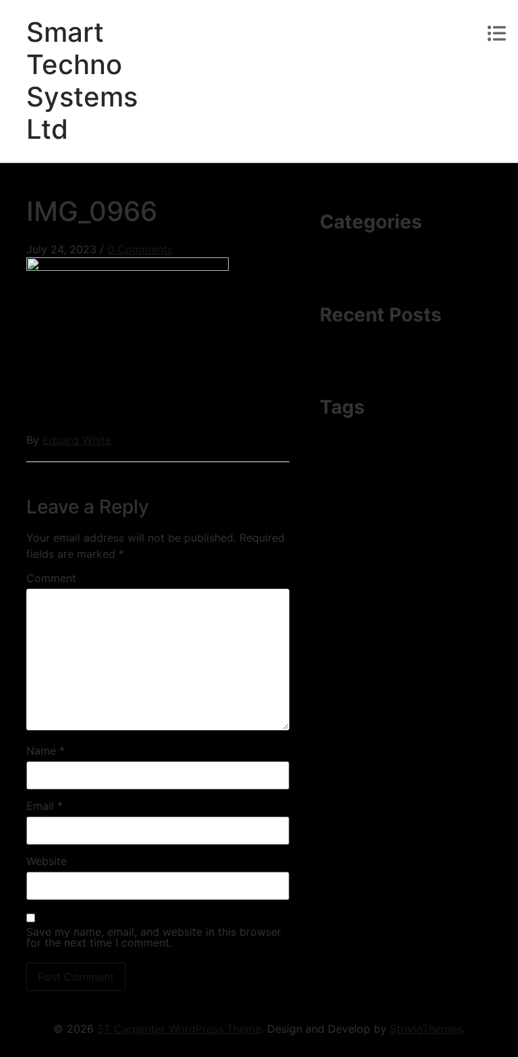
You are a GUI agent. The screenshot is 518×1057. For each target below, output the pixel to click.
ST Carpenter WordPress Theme (179, 1028)
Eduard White (76, 440)
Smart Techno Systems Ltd (82, 80)
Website (46, 861)
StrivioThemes (426, 1028)
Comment (51, 578)
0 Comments (140, 249)
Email (44, 805)
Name (45, 750)
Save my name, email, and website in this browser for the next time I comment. (153, 937)
